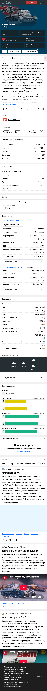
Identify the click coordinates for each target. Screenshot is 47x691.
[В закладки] (13, 606)
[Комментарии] (9, 606)
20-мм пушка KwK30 (11, 221)
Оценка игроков (26, 109)
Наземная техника (8, 534)
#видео (4, 603)
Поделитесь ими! (23, 451)
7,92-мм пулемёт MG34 (12, 267)
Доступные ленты (11, 261)
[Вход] (44, 3)
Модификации (9, 378)
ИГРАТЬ (31, 3)
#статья (19, 534)
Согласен (39, 676)
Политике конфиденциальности (12, 685)
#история (34, 534)
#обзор (26, 534)
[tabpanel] (23, 257)
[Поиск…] (40, 3)
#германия (5, 536)
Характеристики (11, 109)
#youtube (12, 603)
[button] (45, 58)
